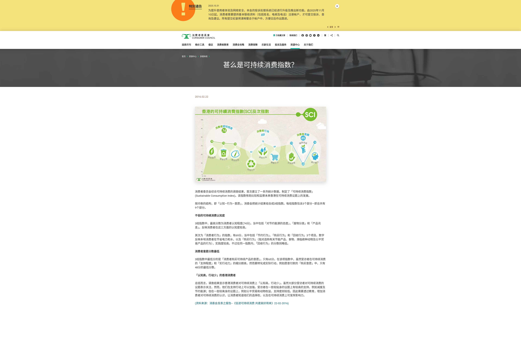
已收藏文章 (280, 35)
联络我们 (293, 35)
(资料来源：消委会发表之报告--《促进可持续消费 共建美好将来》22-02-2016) (242, 303)
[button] (328, 27)
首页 (184, 56)
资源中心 (193, 56)
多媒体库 (204, 56)
